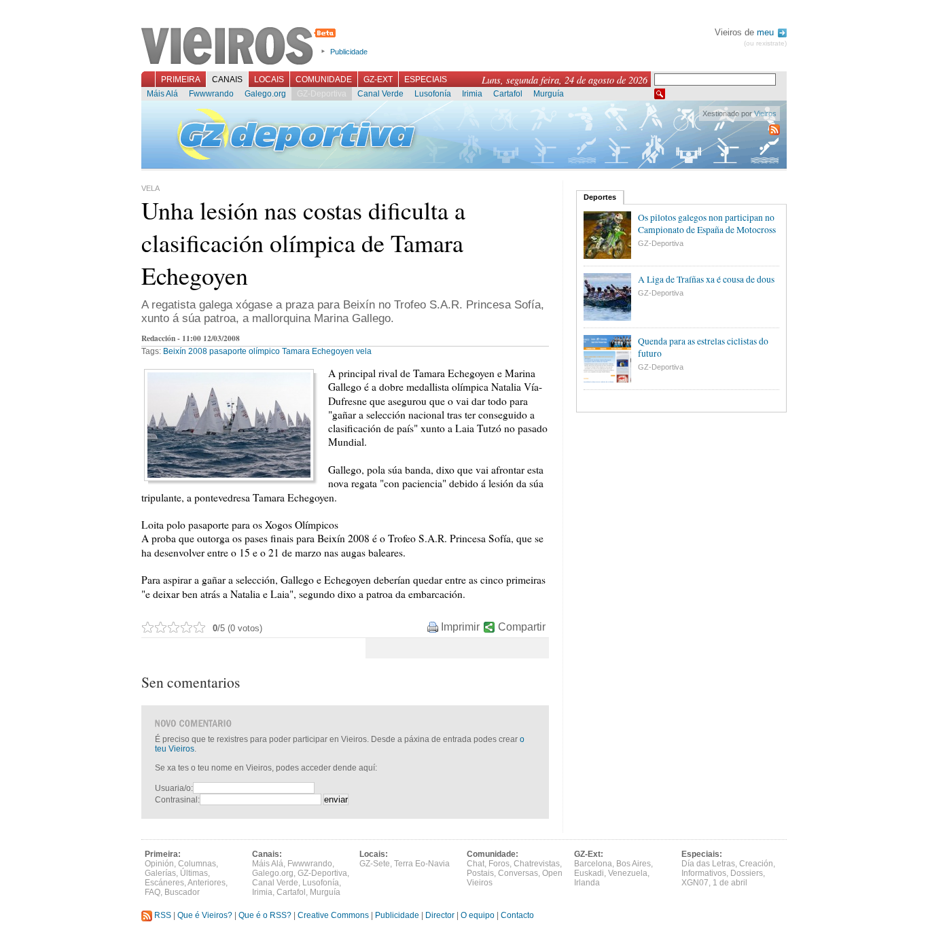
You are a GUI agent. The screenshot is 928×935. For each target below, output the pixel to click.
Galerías (160, 873)
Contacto (517, 915)
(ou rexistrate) (765, 43)
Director (439, 915)
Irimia (472, 94)
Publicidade (349, 52)
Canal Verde (380, 94)
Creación (756, 863)
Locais (269, 79)
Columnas (197, 863)
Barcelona (593, 863)
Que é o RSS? (264, 915)
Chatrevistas (537, 863)
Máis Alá (162, 94)
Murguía (548, 94)
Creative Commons (333, 915)
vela (364, 351)
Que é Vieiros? (204, 915)
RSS (161, 915)
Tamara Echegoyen (318, 351)
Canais (227, 79)
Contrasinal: (177, 800)
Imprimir (460, 627)
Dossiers (746, 873)
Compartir (522, 627)
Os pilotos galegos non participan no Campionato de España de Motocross (707, 223)
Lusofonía (432, 94)
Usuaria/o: (174, 788)
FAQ (152, 892)
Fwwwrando (211, 94)
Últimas (194, 873)
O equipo (478, 915)
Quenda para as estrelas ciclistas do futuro (703, 347)
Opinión (159, 863)
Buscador (182, 892)
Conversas (518, 873)
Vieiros (240, 47)
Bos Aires (633, 863)
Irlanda (587, 882)
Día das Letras (708, 863)
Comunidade (324, 79)
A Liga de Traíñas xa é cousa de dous (706, 279)
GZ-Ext (378, 79)
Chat (475, 863)
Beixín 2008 (185, 351)
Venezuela (627, 873)
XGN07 (695, 882)
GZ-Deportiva (321, 94)
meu (767, 32)
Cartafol (507, 94)
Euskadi (589, 873)
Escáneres (164, 882)
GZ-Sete (374, 863)
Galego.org (265, 94)
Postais (480, 873)
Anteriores (207, 882)
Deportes (600, 197)
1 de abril (730, 882)
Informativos (703, 873)
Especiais (425, 79)
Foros (499, 863)
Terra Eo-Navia (422, 863)
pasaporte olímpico (244, 351)
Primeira (180, 79)
